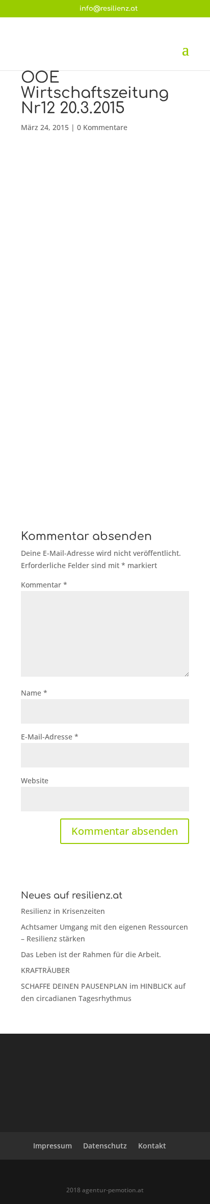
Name (34, 693)
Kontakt (152, 1145)
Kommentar (44, 585)
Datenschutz (105, 1145)
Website (34, 780)
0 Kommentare (102, 127)
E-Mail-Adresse (49, 736)
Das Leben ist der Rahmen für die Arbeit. (91, 954)
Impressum (52, 1145)
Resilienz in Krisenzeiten (63, 911)
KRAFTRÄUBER (45, 970)
